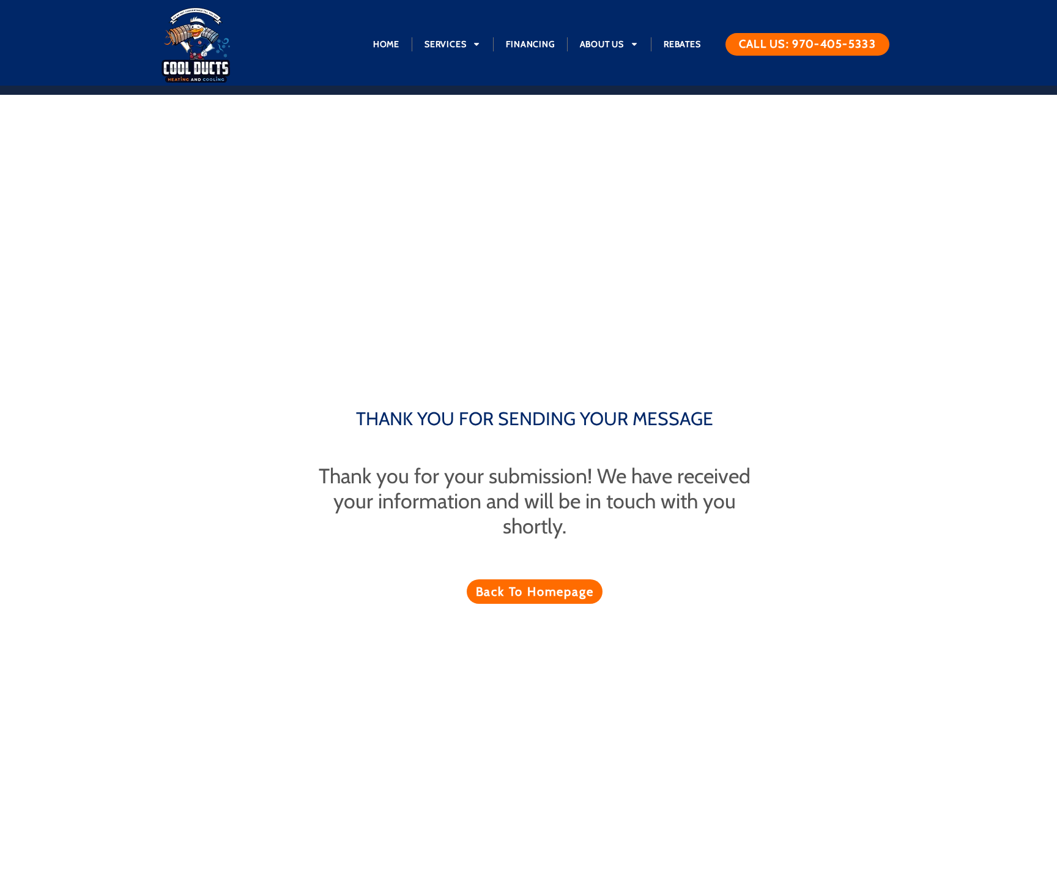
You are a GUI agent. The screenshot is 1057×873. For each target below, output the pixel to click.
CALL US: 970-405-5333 (807, 44)
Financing (530, 44)
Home (386, 44)
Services (445, 44)
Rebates (682, 44)
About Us (602, 44)
